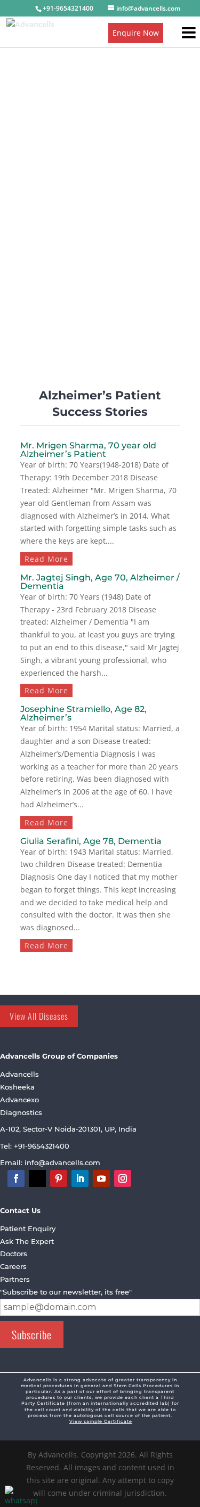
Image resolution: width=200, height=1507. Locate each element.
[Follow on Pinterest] (58, 1178)
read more (46, 559)
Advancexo (19, 1099)
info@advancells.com (63, 1162)
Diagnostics (21, 1112)
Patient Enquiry (27, 1228)
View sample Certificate (100, 1421)
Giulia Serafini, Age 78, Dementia (91, 841)
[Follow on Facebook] (16, 1178)
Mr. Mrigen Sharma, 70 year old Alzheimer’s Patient (88, 449)
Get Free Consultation (75, 266)
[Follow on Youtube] (101, 1178)
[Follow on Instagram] (122, 1178)
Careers (13, 1266)
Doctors (13, 1253)
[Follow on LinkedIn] (80, 1178)
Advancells (19, 1074)
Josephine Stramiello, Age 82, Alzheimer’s (83, 713)
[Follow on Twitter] (37, 1178)
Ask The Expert (27, 1241)
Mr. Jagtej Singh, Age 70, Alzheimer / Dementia (100, 581)
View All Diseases (39, 1016)
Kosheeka (17, 1087)
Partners (15, 1279)
